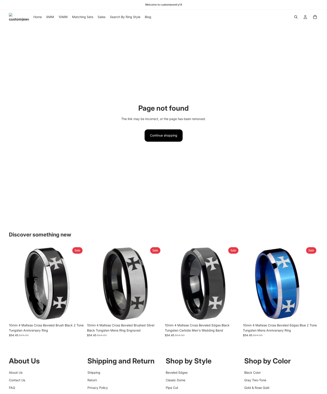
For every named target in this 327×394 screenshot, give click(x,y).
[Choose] (77, 314)
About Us (15, 372)
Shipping (93, 372)
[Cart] (315, 17)
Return (92, 380)
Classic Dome (175, 380)
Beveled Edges (177, 372)
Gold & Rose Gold (256, 388)
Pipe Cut (172, 388)
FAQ (12, 388)
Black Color (252, 372)
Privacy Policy (97, 388)
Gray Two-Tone (255, 380)
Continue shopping (163, 135)
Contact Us (17, 380)
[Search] (296, 17)
